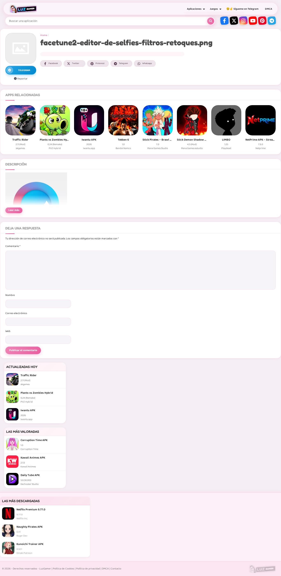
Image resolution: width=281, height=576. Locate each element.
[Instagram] (243, 20)
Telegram (123, 63)
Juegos (214, 9)
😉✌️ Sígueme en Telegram (242, 9)
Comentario (12, 246)
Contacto (116, 569)
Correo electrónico (16, 313)
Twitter (75, 63)
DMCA (268, 9)
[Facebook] (224, 20)
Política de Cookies (63, 569)
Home (43, 35)
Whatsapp (147, 63)
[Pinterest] (262, 20)
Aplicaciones (194, 9)
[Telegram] (272, 20)
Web (7, 331)
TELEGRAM (24, 70)
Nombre (10, 295)
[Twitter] (234, 20)
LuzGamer (45, 569)
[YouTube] (253, 20)
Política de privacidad (88, 569)
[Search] (210, 20)
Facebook (53, 63)
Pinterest (100, 63)
